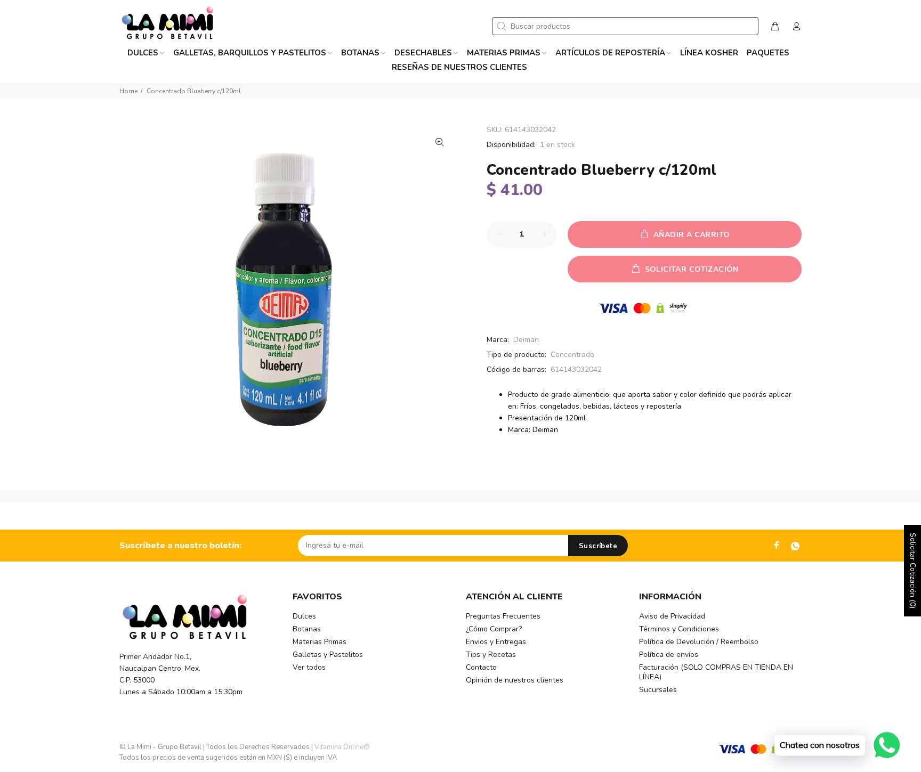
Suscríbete (598, 546)
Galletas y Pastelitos (328, 654)
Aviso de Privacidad (672, 616)
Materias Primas (319, 642)
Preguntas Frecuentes (503, 616)
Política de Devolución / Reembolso (698, 642)
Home (128, 91)
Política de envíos (668, 654)
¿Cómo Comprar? (494, 629)
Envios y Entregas (496, 642)
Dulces (304, 616)
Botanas (307, 629)
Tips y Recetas (491, 654)
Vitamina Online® (342, 747)
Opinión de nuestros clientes (514, 680)
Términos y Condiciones (679, 629)
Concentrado (572, 355)
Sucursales (658, 690)
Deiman (526, 340)
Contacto (481, 667)
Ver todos (309, 667)
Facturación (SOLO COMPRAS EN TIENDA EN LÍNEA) (716, 672)
